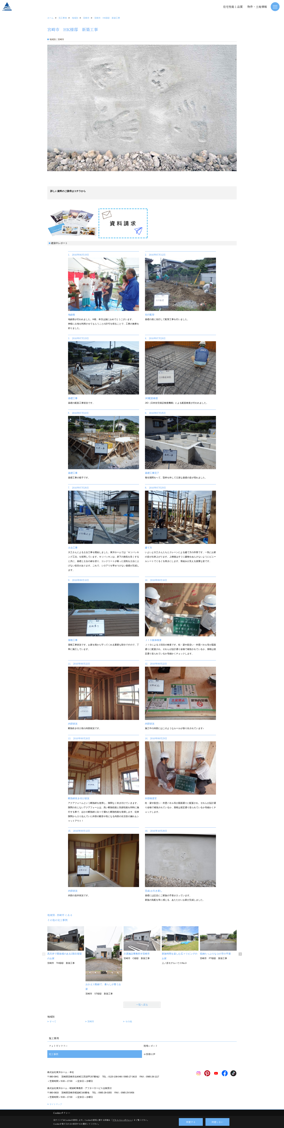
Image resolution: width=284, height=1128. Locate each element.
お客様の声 (149, 1054)
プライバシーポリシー (122, 1120)
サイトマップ (56, 1104)
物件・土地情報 (257, 7)
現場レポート (150, 1046)
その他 (128, 1021)
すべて (53, 1021)
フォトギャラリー (58, 1046)
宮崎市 (90, 1021)
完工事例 (53, 1054)
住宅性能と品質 (233, 7)
